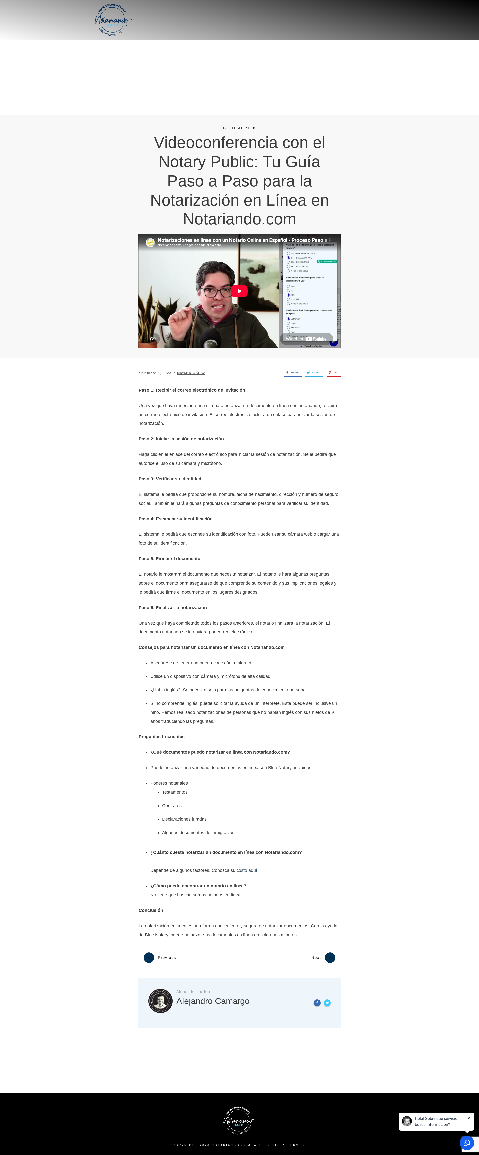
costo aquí (247, 870)
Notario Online (191, 373)
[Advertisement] (239, 77)
